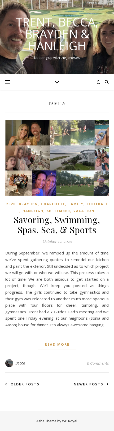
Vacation (84, 211)
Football (97, 204)
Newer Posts (89, 384)
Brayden (28, 204)
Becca (20, 363)
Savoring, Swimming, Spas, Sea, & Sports (57, 224)
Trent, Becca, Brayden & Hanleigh (57, 34)
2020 (11, 204)
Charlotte (53, 204)
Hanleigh (33, 211)
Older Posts (24, 384)
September (58, 211)
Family (76, 204)
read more (57, 344)
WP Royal (69, 421)
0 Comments (98, 363)
